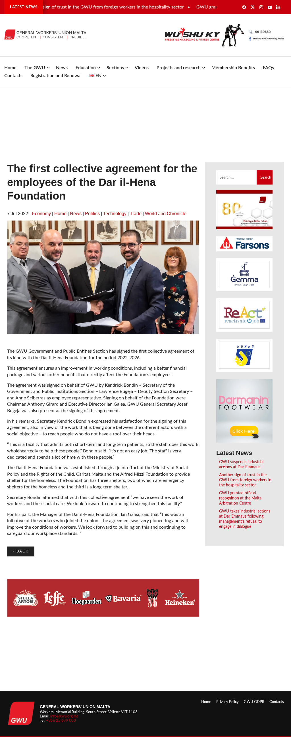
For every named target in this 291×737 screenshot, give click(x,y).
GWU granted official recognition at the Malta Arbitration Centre (240, 498)
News (62, 67)
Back (21, 551)
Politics (92, 213)
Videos (142, 67)
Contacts (13, 75)
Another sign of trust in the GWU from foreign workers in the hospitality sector (93, 7)
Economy (41, 213)
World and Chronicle (165, 213)
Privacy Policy (227, 702)
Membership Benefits (233, 67)
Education (86, 67)
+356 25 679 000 (61, 720)
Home (10, 67)
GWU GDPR (254, 702)
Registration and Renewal (56, 75)
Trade (136, 213)
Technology (114, 213)
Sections (115, 67)
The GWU (34, 67)
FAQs (268, 67)
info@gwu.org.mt (64, 716)
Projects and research (179, 67)
